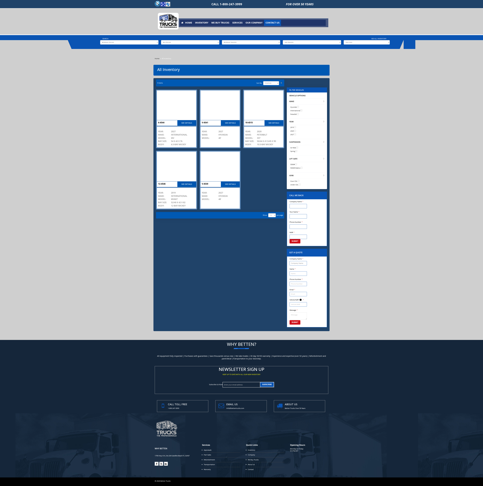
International (296, 110)
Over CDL (294, 181)
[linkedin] (166, 464)
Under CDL (295, 185)
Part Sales (207, 455)
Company (251, 455)
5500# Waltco (296, 168)
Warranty (207, 469)
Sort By (259, 83)
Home (157, 58)
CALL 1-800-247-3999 (226, 4)
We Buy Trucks (253, 460)
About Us (251, 464)
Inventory (251, 450)
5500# (293, 164)
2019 (293, 127)
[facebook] (156, 464)
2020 (293, 131)
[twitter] (161, 464)
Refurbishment (209, 460)
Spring (293, 151)
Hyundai (294, 107)
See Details (186, 123)
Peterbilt (294, 114)
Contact (251, 469)
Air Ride (294, 148)
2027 (293, 134)
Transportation (209, 464)
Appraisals (207, 450)
